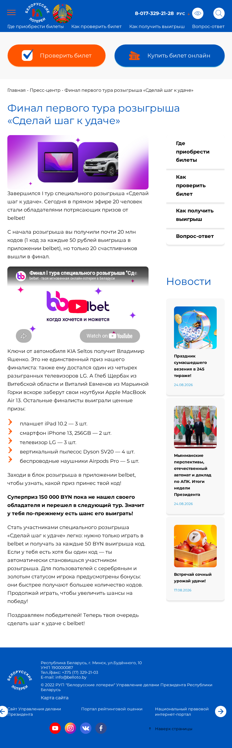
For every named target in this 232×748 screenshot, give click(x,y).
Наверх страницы (173, 728)
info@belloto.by (70, 677)
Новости (188, 281)
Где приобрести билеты (35, 26)
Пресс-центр (45, 90)
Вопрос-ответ (208, 26)
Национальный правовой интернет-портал (182, 711)
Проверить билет (65, 55)
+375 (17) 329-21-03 (80, 672)
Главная (16, 90)
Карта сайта (54, 697)
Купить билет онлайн (178, 55)
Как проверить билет (96, 26)
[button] (220, 711)
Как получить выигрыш (157, 26)
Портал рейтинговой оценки (112, 708)
